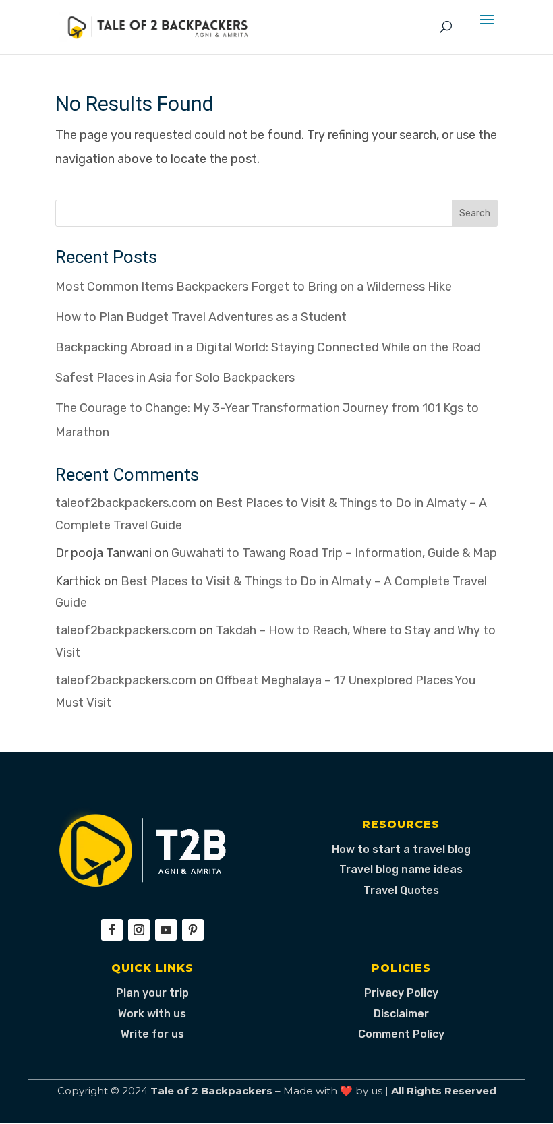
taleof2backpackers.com (125, 503)
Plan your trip (152, 992)
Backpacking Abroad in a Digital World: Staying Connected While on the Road (268, 347)
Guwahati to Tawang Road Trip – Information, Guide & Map (334, 552)
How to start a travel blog (401, 849)
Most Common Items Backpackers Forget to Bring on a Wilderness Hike (253, 286)
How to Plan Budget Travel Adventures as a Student (201, 316)
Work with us (152, 1013)
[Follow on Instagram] (139, 930)
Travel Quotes (401, 890)
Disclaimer (401, 1013)
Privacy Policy (401, 992)
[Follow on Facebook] (112, 930)
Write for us (152, 1034)
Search (474, 213)
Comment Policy (401, 1034)
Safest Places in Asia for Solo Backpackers (175, 377)
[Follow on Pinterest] (193, 930)
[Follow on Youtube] (166, 930)
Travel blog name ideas (401, 869)
